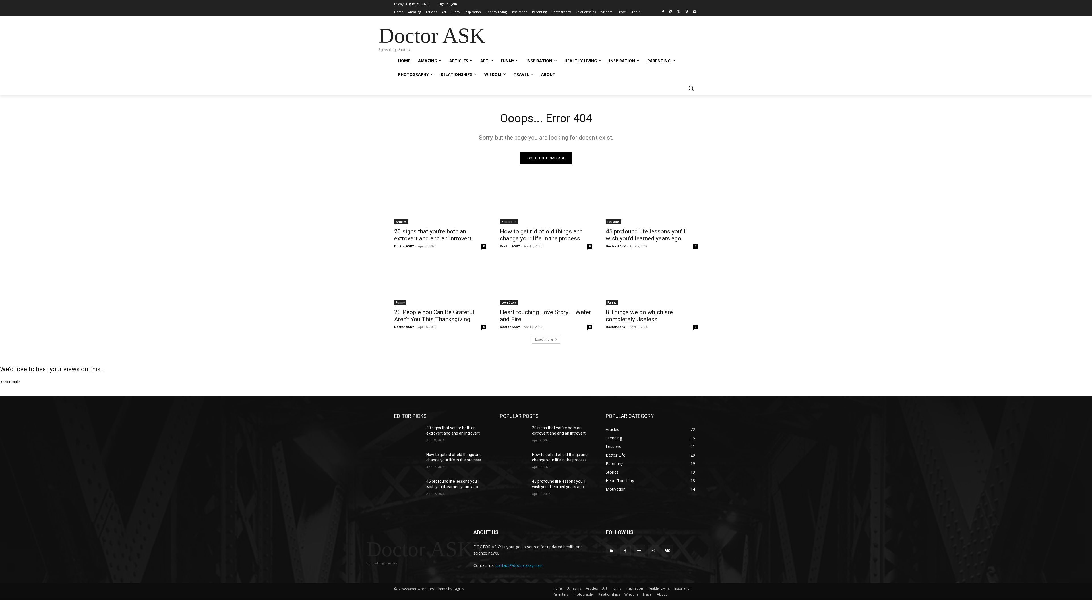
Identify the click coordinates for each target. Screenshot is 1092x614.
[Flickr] (639, 550)
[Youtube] (694, 12)
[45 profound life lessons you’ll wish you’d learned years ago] (652, 201)
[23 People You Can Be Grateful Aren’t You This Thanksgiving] (440, 282)
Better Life (509, 222)
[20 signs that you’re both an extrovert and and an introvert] (440, 201)
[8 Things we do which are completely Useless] (652, 282)
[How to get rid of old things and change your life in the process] (546, 201)
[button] (691, 88)
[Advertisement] (588, 37)
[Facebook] (663, 12)
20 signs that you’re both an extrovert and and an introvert (432, 235)
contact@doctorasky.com (519, 565)
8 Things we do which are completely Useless (639, 316)
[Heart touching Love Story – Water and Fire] (546, 282)
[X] (679, 12)
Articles (401, 222)
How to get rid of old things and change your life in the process (541, 235)
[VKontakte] (667, 550)
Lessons (613, 222)
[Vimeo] (686, 12)
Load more (544, 339)
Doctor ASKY (404, 246)
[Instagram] (671, 12)
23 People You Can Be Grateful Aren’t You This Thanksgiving (434, 316)
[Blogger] (611, 550)
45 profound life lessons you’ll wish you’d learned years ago (646, 235)
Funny (400, 302)
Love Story (509, 302)
